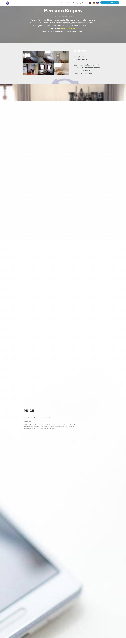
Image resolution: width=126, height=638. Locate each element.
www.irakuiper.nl (68, 28)
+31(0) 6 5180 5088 (111, 3)
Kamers (63, 3)
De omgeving (77, 3)
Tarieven (69, 3)
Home (57, 3)
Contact (84, 3)
